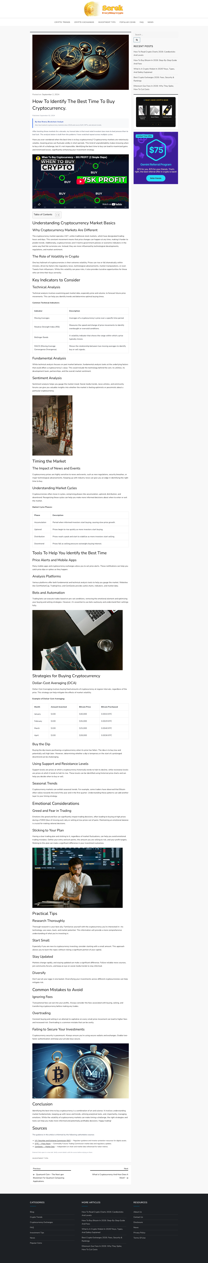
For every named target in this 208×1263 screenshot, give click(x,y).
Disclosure (138, 1222)
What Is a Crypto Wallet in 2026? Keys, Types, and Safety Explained (154, 71)
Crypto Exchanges (84, 22)
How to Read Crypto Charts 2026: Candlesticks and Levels (154, 53)
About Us (137, 1212)
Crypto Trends (62, 22)
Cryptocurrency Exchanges (41, 1222)
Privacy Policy (139, 1232)
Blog (32, 1212)
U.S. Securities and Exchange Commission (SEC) (53, 1140)
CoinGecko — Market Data (45, 1147)
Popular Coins (128, 22)
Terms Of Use (139, 1238)
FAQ (142, 22)
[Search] (137, 39)
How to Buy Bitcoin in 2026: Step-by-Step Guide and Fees (155, 62)
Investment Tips (107, 22)
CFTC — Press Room (43, 1143)
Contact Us (138, 1217)
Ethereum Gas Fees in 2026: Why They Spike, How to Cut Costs (154, 88)
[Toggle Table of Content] (56, 215)
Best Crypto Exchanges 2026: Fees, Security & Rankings (154, 79)
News (150, 22)
